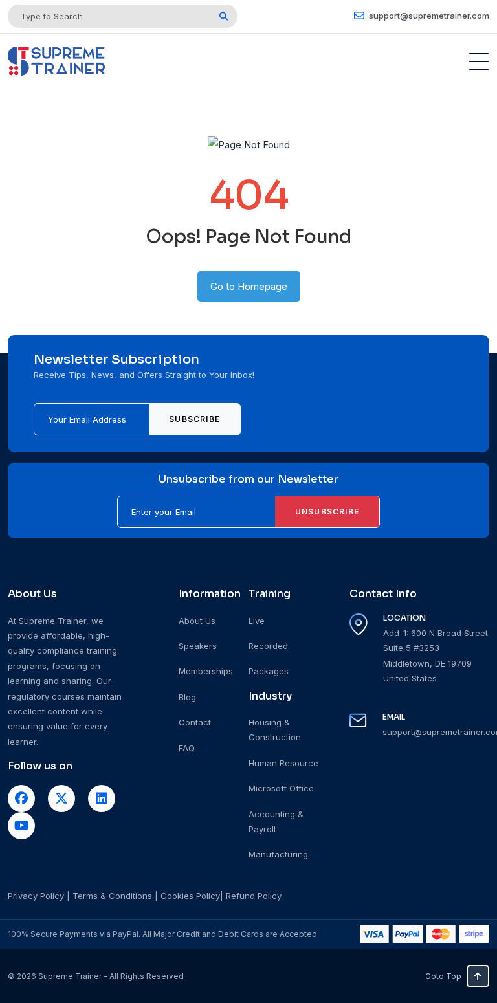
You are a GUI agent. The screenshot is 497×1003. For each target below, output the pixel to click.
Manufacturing (278, 854)
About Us (197, 620)
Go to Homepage (248, 286)
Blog (187, 697)
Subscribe (194, 419)
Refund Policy (254, 895)
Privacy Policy (36, 895)
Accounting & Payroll (276, 821)
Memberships (206, 671)
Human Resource (283, 763)
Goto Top (443, 976)
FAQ (187, 748)
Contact (195, 722)
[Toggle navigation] (479, 61)
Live (256, 620)
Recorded (268, 646)
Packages (268, 671)
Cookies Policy (190, 895)
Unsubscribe (327, 511)
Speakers (198, 646)
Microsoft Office (281, 788)
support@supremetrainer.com (428, 15)
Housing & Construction (274, 729)
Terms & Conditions (112, 895)
